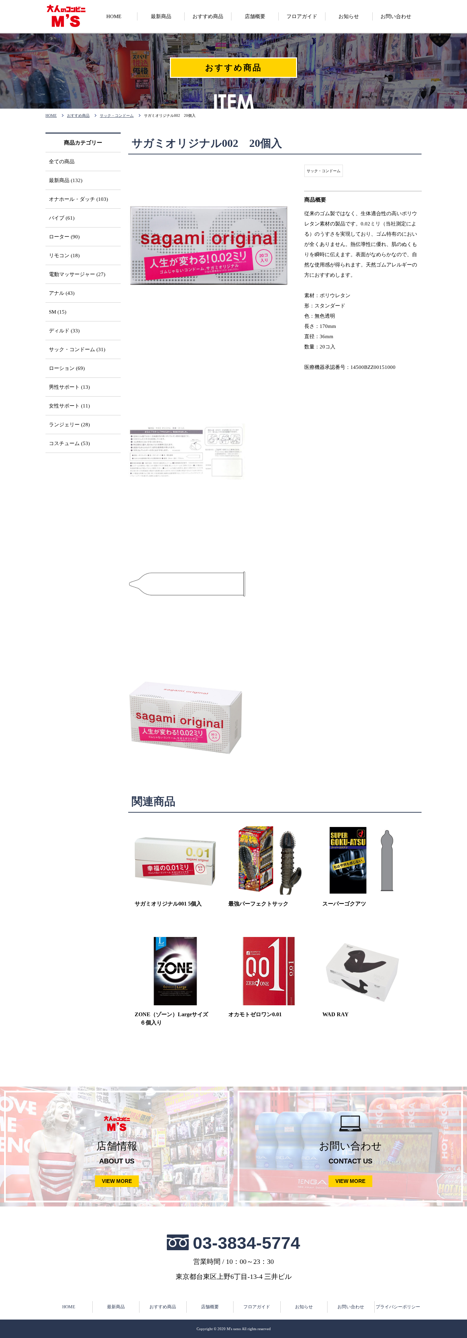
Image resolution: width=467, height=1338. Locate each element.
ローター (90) (64, 236)
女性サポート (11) (69, 406)
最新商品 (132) (65, 180)
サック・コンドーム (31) (77, 349)
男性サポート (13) (69, 387)
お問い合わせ (350, 1306)
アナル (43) (62, 293)
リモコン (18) (64, 255)
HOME (51, 115)
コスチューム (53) (69, 443)
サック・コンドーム (117, 115)
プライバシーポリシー (398, 1306)
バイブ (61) (62, 218)
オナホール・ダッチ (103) (78, 199)
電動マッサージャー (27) (77, 274)
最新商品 (116, 1306)
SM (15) (57, 312)
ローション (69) (67, 368)
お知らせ (304, 1306)
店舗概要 (210, 1306)
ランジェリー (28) (69, 424)
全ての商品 (62, 161)
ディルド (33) (64, 330)
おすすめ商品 (78, 115)
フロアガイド (256, 1306)
